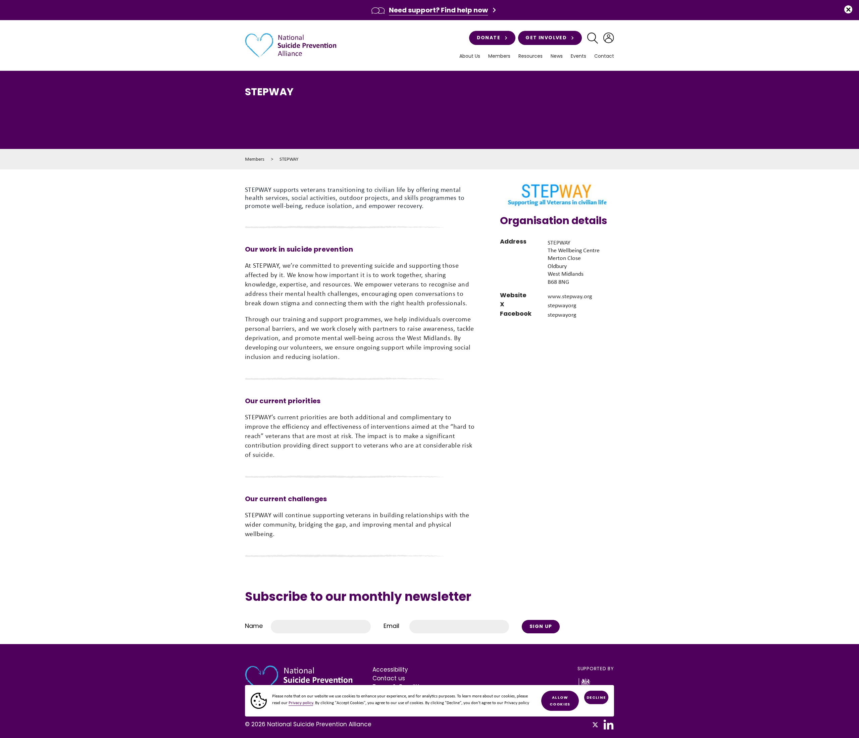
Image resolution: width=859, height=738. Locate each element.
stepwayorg (562, 305)
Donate (488, 37)
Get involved (546, 37)
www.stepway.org (570, 296)
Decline (596, 697)
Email (391, 626)
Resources (530, 56)
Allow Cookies (560, 701)
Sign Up (540, 626)
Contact (604, 56)
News (557, 56)
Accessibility (390, 670)
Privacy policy (301, 702)
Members (254, 159)
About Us (469, 56)
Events (578, 56)
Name (254, 626)
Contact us (388, 678)
